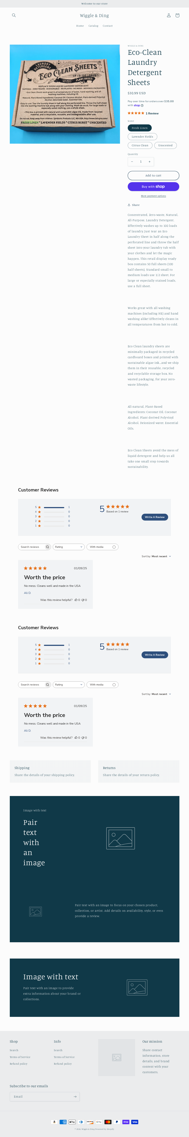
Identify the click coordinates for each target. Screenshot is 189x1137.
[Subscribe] (75, 1096)
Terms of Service (20, 1057)
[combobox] (69, 547)
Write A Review (155, 517)
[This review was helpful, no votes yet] (76, 600)
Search (14, 1050)
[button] (14, 15)
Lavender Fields (142, 136)
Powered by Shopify (104, 1129)
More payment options (153, 195)
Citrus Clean (140, 145)
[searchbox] (31, 547)
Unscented (165, 145)
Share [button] (136, 204)
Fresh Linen (140, 127)
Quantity (133, 154)
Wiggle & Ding (88, 1129)
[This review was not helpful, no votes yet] (83, 600)
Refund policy (19, 1063)
